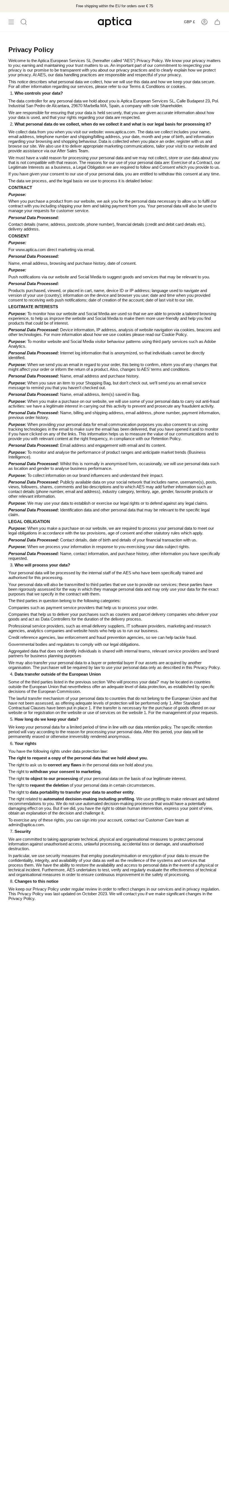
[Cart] (217, 22)
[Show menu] (11, 22)
